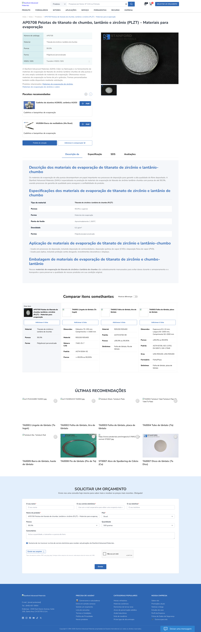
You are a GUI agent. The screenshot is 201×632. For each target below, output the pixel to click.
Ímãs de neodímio (120, 616)
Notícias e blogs (157, 607)
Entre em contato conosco (85, 604)
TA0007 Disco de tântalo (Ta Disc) (158, 463)
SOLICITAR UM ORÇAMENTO (167, 4)
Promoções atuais (158, 604)
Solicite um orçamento (84, 607)
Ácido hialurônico (120, 613)
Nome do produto (33, 513)
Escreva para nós (161, 619)
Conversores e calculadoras (89, 600)
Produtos (38, 17)
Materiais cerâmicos (121, 604)
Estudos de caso (157, 610)
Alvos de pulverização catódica (125, 610)
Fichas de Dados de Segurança (162, 616)
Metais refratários (120, 600)
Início (24, 17)
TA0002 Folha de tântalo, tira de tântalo (78, 427)
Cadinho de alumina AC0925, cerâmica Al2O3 (56, 102)
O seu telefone (133, 504)
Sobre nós (155, 600)
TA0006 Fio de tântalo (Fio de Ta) (78, 461)
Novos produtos (82, 619)
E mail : (31, 602)
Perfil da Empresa (158, 613)
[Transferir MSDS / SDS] (89, 61)
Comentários (31, 531)
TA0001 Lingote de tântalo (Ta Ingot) (39, 427)
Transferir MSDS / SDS (55, 61)
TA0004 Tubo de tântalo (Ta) (158, 425)
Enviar (100, 566)
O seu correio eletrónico (86, 504)
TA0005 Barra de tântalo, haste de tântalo (39, 463)
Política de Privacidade (84, 616)
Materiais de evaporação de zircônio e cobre (41, 87)
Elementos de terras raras (123, 607)
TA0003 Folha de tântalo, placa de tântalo (117, 427)
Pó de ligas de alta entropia (124, 619)
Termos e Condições (83, 613)
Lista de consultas (83, 610)
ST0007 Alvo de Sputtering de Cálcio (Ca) (118, 463)
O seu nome (31, 504)
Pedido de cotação (40, 143)
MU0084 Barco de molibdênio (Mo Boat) (54, 123)
